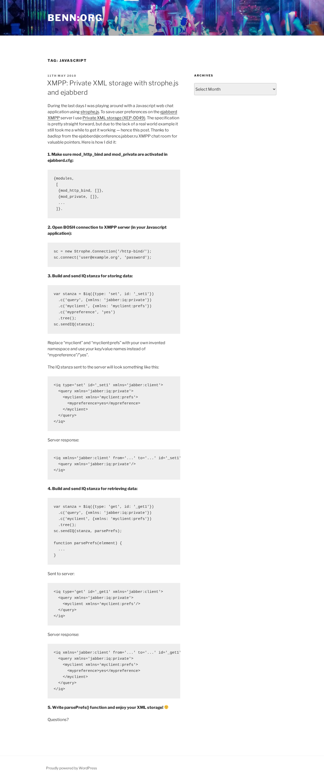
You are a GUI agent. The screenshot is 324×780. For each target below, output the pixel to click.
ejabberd (168, 111)
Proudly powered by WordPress (71, 768)
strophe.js (89, 111)
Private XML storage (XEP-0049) (114, 117)
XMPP (54, 117)
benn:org (75, 17)
